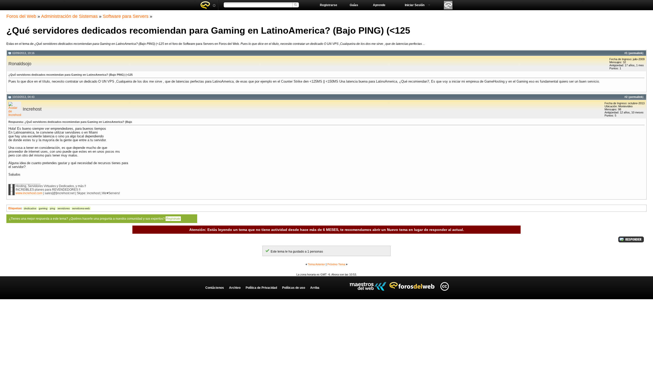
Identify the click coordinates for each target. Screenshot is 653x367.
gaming (43, 208)
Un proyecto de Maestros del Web (367, 286)
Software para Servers (125, 16)
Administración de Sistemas (69, 16)
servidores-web (81, 208)
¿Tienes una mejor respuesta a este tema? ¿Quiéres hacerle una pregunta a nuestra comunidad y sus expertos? (94, 218)
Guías (354, 5)
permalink (636, 53)
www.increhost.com (29, 193)
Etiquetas (14, 208)
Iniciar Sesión (414, 5)
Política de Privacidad (261, 288)
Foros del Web (21, 16)
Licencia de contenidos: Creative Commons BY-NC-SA (444, 286)
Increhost (32, 109)
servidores (64, 208)
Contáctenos (214, 288)
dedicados (30, 208)
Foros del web (208, 5)
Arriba (314, 288)
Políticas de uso (293, 288)
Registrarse (328, 5)
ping (52, 208)
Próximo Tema (336, 264)
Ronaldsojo (19, 63)
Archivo (235, 288)
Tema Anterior (316, 264)
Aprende (379, 5)
